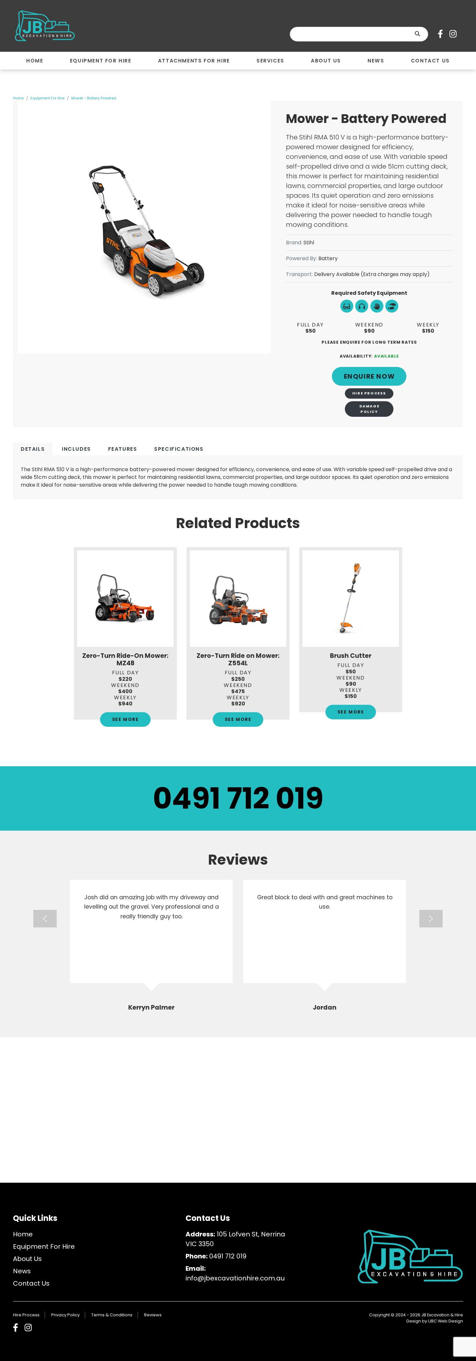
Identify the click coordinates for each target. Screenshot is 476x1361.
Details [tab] (33, 449)
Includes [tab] (76, 449)
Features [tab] (122, 449)
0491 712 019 (238, 798)
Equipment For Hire (47, 98)
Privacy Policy (65, 1315)
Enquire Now (369, 376)
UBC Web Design (445, 1321)
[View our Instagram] (454, 34)
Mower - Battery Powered (93, 98)
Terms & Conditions (111, 1315)
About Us (27, 1258)
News (22, 1271)
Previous (45, 918)
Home (18, 98)
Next (431, 918)
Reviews (153, 1315)
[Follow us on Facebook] (442, 34)
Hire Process (369, 393)
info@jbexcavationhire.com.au (235, 1278)
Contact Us (31, 1283)
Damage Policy (369, 409)
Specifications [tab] (178, 449)
